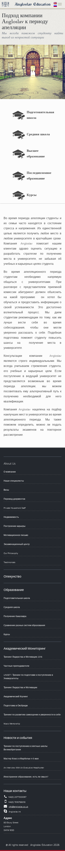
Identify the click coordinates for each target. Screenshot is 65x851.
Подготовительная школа (17, 598)
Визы (6, 490)
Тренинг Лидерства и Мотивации (20, 687)
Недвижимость (11, 517)
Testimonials (9, 562)
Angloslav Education (32, 4)
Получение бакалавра (15, 616)
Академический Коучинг (16, 696)
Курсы (31, 195)
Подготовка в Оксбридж (16, 705)
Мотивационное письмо (16, 535)
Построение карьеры (14, 526)
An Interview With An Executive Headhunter (24, 767)
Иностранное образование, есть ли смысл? (26, 776)
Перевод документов (14, 499)
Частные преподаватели (16, 666)
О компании (10, 472)
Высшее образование (36, 154)
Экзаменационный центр (17, 544)
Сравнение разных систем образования (24, 625)
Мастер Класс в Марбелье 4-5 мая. (21, 758)
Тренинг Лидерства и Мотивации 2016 (23, 657)
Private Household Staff (14, 508)
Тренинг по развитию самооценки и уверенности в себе (32, 714)
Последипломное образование (39, 176)
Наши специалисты (14, 481)
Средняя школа (38, 135)
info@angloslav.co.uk (18, 806)
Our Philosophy (11, 553)
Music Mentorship (12, 723)
